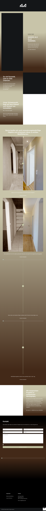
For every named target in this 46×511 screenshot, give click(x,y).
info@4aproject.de (23, 500)
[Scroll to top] (44, 507)
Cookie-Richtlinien (9, 498)
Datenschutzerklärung (9, 496)
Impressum (8, 493)
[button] (32, 495)
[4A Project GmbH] (23, 5)
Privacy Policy (19, 444)
